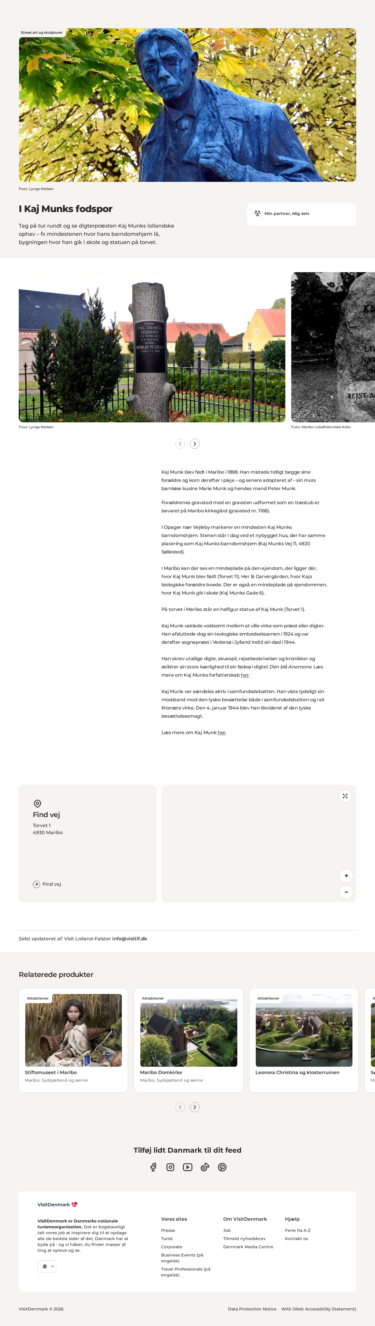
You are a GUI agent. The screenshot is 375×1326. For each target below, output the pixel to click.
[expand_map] (345, 796)
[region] (258, 843)
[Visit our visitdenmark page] (188, 1167)
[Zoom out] (346, 892)
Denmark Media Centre (248, 1246)
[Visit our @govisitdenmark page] (205, 1167)
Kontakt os (296, 1238)
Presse (168, 1230)
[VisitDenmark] (58, 1205)
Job (227, 1230)
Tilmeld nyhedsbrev (244, 1238)
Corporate (171, 1246)
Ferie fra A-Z (298, 1230)
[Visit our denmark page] (153, 1167)
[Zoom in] (346, 876)
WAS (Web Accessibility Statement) (318, 1309)
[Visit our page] (170, 1167)
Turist (167, 1238)
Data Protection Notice (252, 1309)
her (245, 675)
